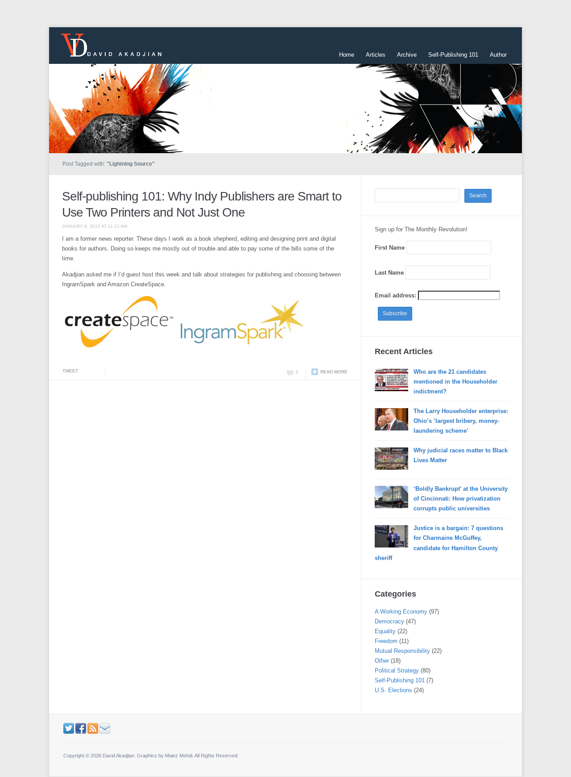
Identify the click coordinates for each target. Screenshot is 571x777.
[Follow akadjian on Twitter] (68, 727)
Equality (385, 631)
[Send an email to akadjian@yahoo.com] (104, 727)
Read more (334, 371)
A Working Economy (401, 611)
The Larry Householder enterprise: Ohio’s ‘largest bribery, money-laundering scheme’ (461, 421)
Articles (375, 54)
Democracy (389, 621)
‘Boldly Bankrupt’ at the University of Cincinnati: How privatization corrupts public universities (461, 498)
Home (346, 54)
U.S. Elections (393, 690)
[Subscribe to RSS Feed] (92, 727)
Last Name (389, 272)
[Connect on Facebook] (80, 727)
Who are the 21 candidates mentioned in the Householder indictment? (455, 381)
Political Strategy (397, 670)
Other (382, 660)
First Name (390, 247)
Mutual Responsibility (402, 651)
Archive (407, 54)
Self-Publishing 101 (453, 54)
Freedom (386, 641)
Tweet (70, 370)
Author (498, 54)
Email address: (396, 295)
